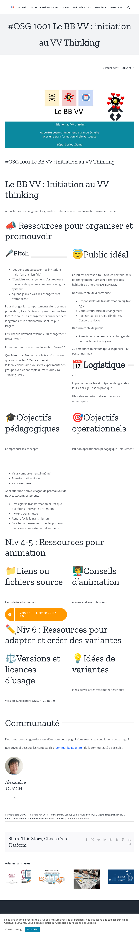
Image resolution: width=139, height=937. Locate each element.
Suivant (126, 68)
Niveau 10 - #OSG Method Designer (97, 814)
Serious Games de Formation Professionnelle (41, 818)
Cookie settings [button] (14, 929)
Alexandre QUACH (18, 814)
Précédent (111, 68)
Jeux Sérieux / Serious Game (65, 814)
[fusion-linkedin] (14, 797)
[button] (128, 7)
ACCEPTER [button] (32, 929)
